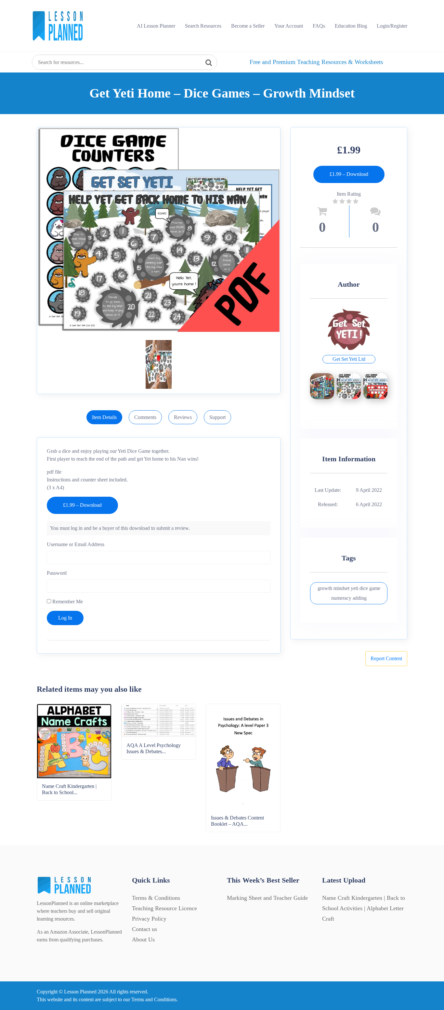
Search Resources (203, 26)
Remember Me (67, 601)
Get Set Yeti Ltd (349, 359)
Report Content (386, 658)
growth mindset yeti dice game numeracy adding (349, 593)
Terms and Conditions (153, 999)
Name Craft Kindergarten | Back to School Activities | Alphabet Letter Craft (363, 908)
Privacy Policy (149, 918)
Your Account (288, 26)
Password (57, 573)
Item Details (104, 417)
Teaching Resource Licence (164, 908)
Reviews (183, 417)
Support (217, 417)
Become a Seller (248, 26)
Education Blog (351, 26)
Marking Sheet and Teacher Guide (267, 898)
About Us (143, 939)
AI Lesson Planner (156, 26)
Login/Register (392, 26)
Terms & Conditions (156, 898)
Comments (145, 417)
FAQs (319, 26)
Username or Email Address (75, 544)
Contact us (144, 929)
